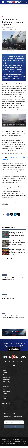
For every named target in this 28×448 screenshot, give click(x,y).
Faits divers (14, 17)
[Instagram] (9, 361)
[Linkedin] (15, 214)
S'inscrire (14, 426)
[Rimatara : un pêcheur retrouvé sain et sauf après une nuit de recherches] (5, 234)
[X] (11, 214)
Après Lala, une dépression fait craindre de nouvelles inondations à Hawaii (17, 242)
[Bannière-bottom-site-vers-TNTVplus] (14, 335)
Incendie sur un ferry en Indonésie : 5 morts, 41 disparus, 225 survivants (13, 316)
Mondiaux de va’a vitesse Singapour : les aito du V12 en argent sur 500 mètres (17, 251)
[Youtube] (14, 365)
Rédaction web (6, 207)
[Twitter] (13, 361)
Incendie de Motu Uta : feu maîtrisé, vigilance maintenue (12, 278)
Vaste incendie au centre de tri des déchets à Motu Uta (12, 297)
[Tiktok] (21, 361)
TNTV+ (4, 405)
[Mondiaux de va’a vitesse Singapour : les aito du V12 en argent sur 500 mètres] (5, 251)
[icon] (2, 17)
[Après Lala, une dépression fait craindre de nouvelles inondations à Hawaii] (5, 243)
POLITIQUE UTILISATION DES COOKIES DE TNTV (15, 443)
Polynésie (7, 17)
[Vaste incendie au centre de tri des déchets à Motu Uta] (14, 289)
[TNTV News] (14, 357)
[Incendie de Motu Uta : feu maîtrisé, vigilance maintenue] (14, 270)
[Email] (18, 214)
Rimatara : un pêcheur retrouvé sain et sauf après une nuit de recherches (17, 234)
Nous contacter (6, 403)
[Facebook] (8, 214)
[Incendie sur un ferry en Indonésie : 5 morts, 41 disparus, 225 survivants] (14, 308)
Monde (3, 313)
